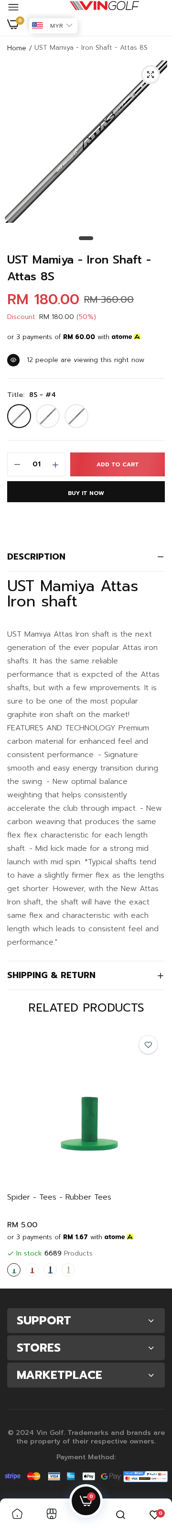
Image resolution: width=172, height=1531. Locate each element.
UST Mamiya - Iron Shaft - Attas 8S (79, 268)
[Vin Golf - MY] (104, 7)
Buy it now (86, 493)
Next (153, 1155)
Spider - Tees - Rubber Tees (59, 1198)
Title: (31, 395)
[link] (148, 1044)
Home (16, 48)
